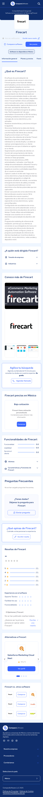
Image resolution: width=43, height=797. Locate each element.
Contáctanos (9, 762)
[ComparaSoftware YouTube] (8, 740)
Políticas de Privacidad (10, 791)
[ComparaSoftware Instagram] (16, 740)
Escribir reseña (23, 537)
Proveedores (9, 756)
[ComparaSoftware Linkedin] (4, 740)
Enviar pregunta (23, 512)
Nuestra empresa (10, 749)
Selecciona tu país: (10, 771)
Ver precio (33, 44)
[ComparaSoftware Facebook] (12, 740)
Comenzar (21, 424)
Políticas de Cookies (26, 791)
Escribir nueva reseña (30, 38)
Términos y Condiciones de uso (14, 793)
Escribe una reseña (33, 623)
